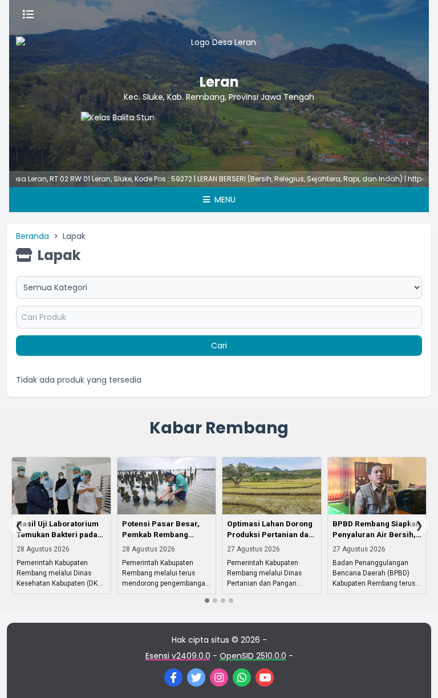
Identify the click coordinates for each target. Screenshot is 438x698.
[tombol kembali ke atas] (415, 675)
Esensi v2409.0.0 (177, 656)
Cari (219, 345)
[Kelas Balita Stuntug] (106, 134)
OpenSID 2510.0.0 (253, 656)
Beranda (32, 236)
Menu (224, 199)
